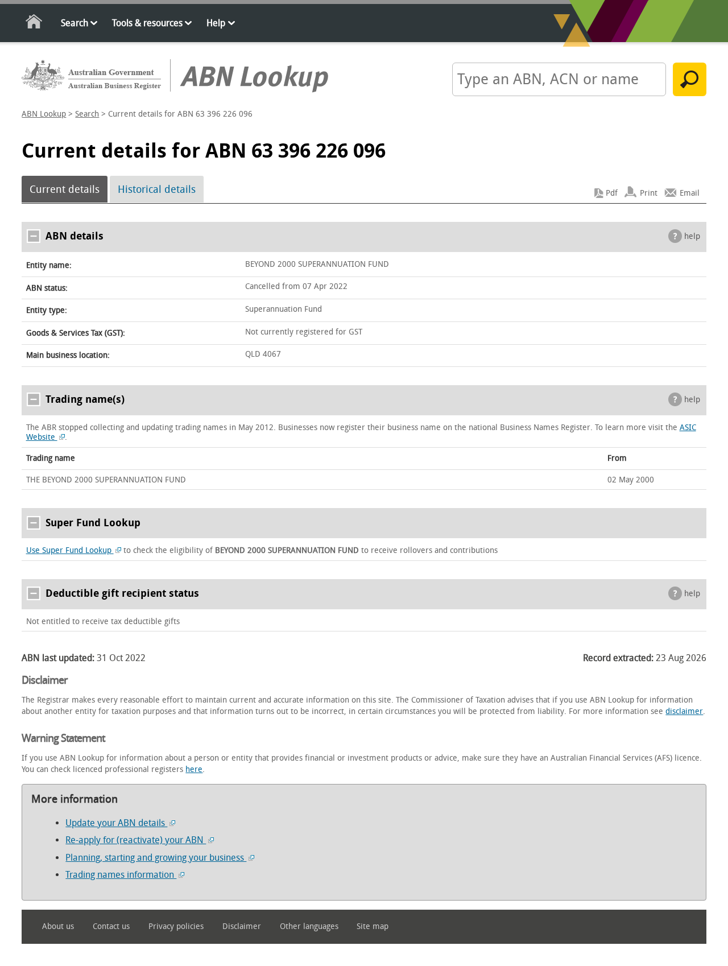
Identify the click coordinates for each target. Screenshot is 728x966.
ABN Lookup (44, 114)
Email (690, 193)
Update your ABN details (116, 823)
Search (74, 23)
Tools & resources (147, 23)
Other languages (309, 926)
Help (215, 23)
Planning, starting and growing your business (155, 857)
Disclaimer (241, 926)
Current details (65, 189)
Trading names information (120, 874)
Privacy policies (176, 926)
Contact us (111, 926)
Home (34, 23)
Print (648, 193)
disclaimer (684, 711)
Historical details (157, 189)
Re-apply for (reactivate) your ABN (135, 840)
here (193, 769)
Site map (372, 926)
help (692, 236)
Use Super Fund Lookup (70, 550)
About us (58, 926)
